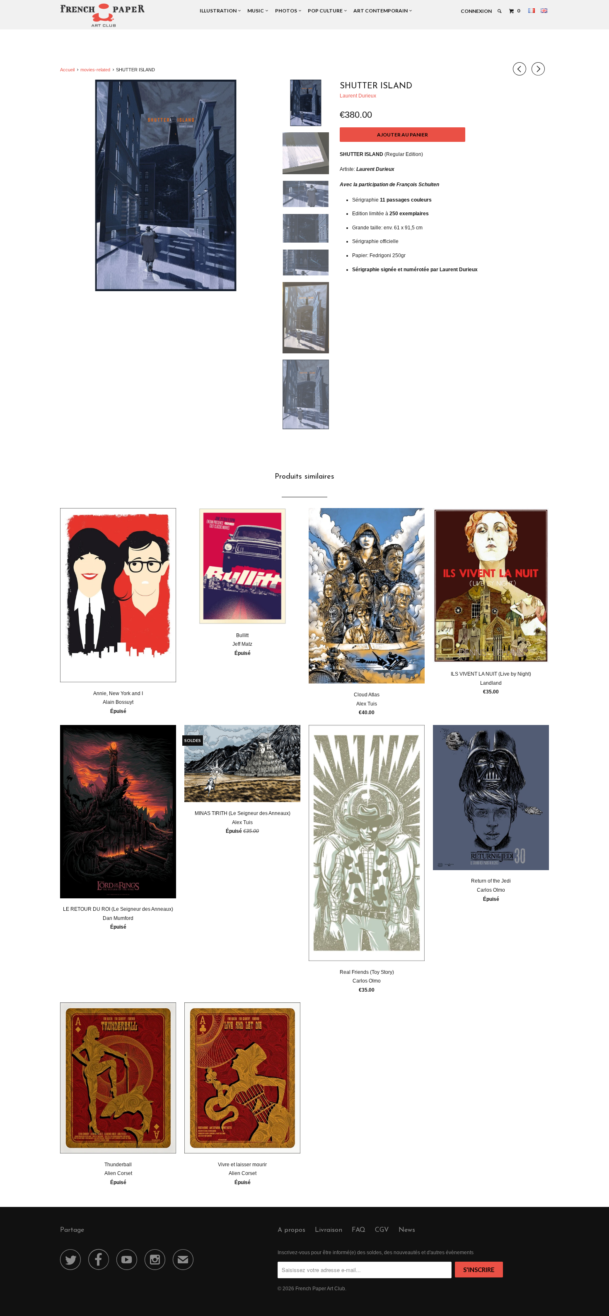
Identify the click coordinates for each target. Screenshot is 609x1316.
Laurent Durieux (358, 96)
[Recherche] (500, 11)
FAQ (358, 1230)
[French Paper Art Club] (102, 14)
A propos (291, 1230)
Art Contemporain (381, 10)
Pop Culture (326, 10)
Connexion (476, 11)
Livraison (328, 1230)
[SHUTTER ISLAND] (166, 186)
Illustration (219, 10)
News (407, 1230)
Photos (287, 10)
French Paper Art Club (320, 1289)
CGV (382, 1230)
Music (256, 10)
